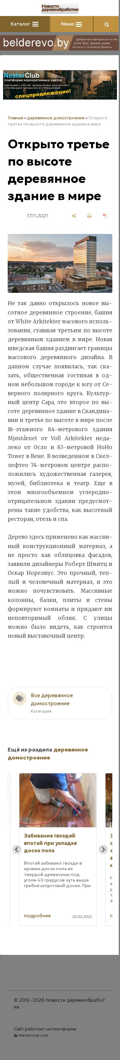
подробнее (37, 916)
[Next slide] (103, 849)
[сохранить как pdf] (105, 216)
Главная (15, 118)
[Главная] (60, 8)
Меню (68, 24)
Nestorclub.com (33, 1035)
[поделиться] (73, 216)
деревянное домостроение (56, 118)
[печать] (89, 216)
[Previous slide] (17, 849)
